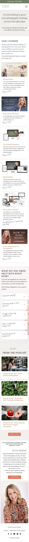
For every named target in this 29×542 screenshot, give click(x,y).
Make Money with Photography (17, 530)
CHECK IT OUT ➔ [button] (14, 434)
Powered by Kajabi (14, 538)
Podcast (6, 530)
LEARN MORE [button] (14, 477)
